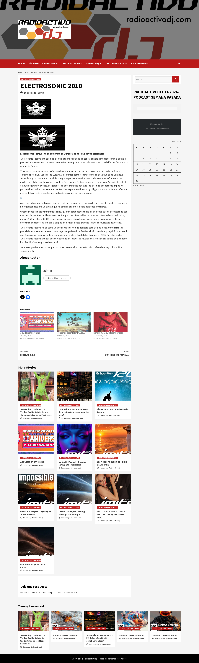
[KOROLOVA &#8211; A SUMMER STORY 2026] (111, 322)
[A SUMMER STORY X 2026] (37, 322)
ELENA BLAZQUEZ (94, 63)
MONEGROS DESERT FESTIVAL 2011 (71, 333)
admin (40, 92)
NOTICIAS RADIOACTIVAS (30, 79)
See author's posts (57, 278)
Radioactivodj (36, 418)
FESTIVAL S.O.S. (27, 353)
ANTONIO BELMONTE (117, 63)
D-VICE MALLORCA (140, 63)
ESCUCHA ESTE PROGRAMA (63, 628)
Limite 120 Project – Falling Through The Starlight (72, 513)
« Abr (135, 185)
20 (157, 169)
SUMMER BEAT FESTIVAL (117, 353)
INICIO (21, 63)
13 (157, 164)
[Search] (179, 63)
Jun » (141, 185)
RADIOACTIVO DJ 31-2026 (164, 635)
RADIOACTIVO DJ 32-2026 (131, 635)
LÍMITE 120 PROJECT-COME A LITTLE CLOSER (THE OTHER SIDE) (111, 514)
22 (170, 169)
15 (170, 164)
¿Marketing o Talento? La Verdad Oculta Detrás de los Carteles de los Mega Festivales (36, 412)
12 (150, 164)
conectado (46, 592)
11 (143, 164)
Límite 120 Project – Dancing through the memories (72, 463)
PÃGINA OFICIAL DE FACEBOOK (43, 63)
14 (164, 164)
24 (137, 175)
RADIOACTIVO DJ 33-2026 (65, 635)
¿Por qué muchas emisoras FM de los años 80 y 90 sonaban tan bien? (74, 412)
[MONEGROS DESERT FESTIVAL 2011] (74, 322)
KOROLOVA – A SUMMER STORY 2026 (108, 333)
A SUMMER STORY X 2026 (30, 333)
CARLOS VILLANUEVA (72, 63)
